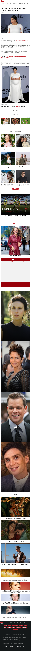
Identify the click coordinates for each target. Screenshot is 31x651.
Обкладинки (19, 627)
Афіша (15, 567)
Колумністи (15, 629)
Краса (13, 625)
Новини (5, 625)
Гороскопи (24, 627)
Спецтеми (9, 627)
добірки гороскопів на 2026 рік (15, 255)
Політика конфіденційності (14, 643)
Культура (21, 625)
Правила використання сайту (7, 643)
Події (17, 625)
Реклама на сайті (15, 622)
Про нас (6, 622)
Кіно (5, 627)
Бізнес (14, 627)
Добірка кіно (15, 494)
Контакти (10, 622)
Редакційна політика (20, 643)
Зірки (9, 625)
